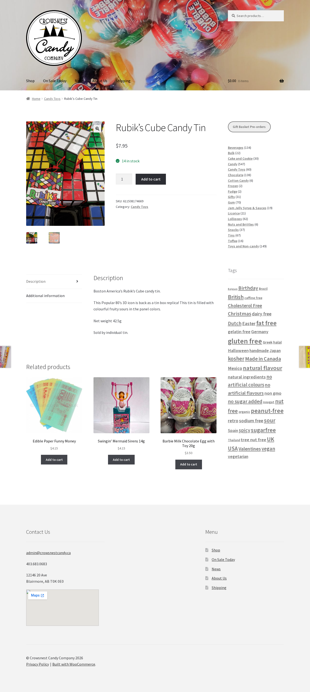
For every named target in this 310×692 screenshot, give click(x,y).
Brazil (263, 288)
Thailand (234, 440)
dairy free (261, 314)
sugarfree (263, 430)
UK (270, 439)
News (79, 80)
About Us (99, 80)
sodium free (251, 421)
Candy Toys (52, 98)
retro (233, 421)
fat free (266, 323)
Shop (30, 80)
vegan (268, 448)
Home (36, 98)
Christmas (239, 313)
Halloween (238, 350)
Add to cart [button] (54, 459)
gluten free (245, 341)
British (236, 296)
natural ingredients (247, 377)
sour (269, 420)
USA (233, 448)
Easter (249, 323)
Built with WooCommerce (73, 664)
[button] (97, 129)
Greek (267, 342)
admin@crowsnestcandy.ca (48, 552)
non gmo (272, 393)
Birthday (248, 288)
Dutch (234, 323)
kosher (236, 358)
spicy (244, 430)
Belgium (233, 289)
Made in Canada (263, 358)
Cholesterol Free (245, 305)
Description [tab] (36, 281)
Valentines (250, 449)
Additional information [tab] (45, 295)
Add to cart (151, 179)
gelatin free (239, 331)
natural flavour (262, 368)
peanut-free (267, 411)
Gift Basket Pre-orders (249, 127)
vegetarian (238, 456)
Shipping (123, 80)
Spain (233, 430)
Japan (275, 350)
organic (244, 411)
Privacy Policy (37, 664)
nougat (268, 402)
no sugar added (245, 401)
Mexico (235, 368)
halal (277, 342)
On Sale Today (54, 80)
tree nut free (253, 439)
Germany (259, 331)
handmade (259, 350)
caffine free (253, 298)
